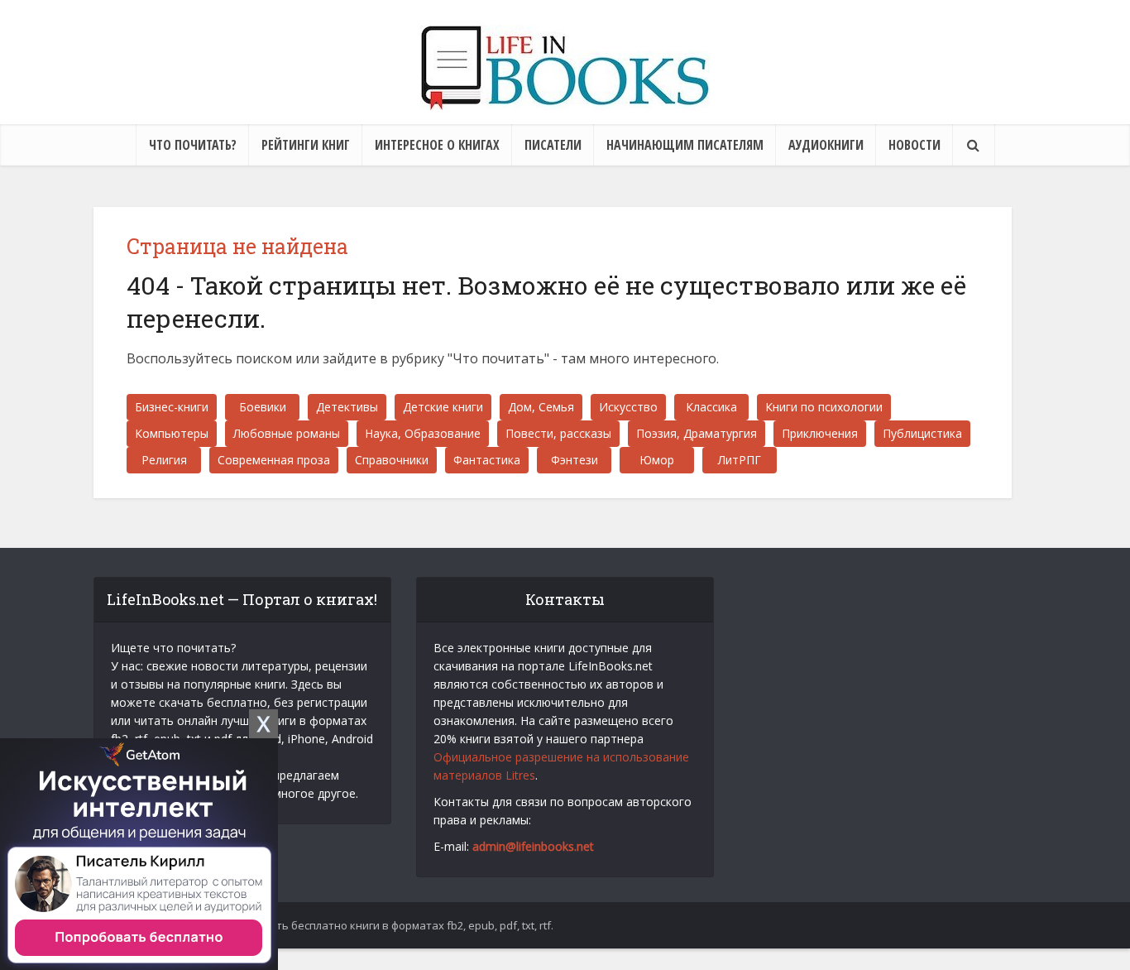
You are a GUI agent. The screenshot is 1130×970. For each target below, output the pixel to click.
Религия (164, 460)
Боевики (262, 407)
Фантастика (486, 460)
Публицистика (922, 433)
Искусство (628, 407)
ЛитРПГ (739, 460)
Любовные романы (286, 433)
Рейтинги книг (305, 145)
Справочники (392, 460)
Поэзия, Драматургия (696, 433)
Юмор (656, 460)
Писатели (553, 145)
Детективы (347, 407)
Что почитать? (193, 145)
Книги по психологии (824, 407)
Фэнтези (574, 460)
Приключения (820, 433)
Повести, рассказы (558, 433)
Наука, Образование (423, 433)
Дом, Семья (541, 407)
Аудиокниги (826, 145)
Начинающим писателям (685, 145)
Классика (711, 407)
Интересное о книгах (437, 145)
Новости (914, 145)
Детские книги (443, 407)
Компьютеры (171, 433)
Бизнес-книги (171, 407)
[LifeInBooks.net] (565, 67)
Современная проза (274, 460)
